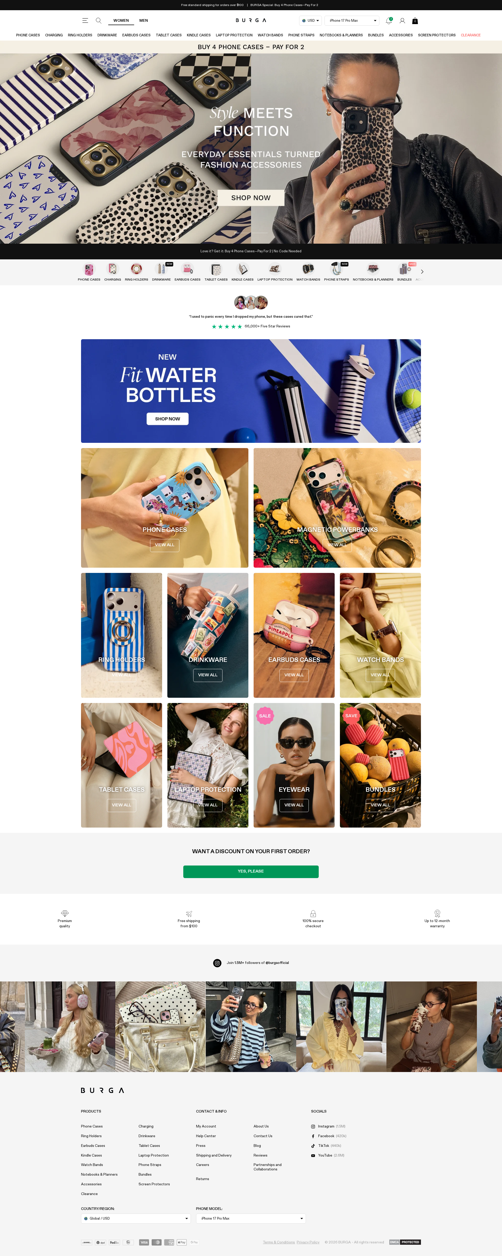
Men (143, 21)
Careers (202, 1165)
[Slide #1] (260, 233)
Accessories (401, 35)
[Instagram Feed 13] (70, 1026)
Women (121, 21)
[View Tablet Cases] (216, 269)
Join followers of (258, 963)
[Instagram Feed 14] (160, 1026)
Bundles (376, 35)
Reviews (260, 1155)
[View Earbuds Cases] (187, 269)
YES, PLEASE (251, 871)
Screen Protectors (437, 35)
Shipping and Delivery (214, 1155)
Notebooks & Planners (341, 35)
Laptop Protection (234, 35)
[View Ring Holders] (136, 269)
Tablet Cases (169, 35)
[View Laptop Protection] (275, 269)
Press (201, 1146)
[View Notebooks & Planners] (373, 269)
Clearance (471, 35)
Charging (54, 35)
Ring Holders (80, 35)
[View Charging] (112, 269)
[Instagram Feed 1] (251, 1026)
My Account (206, 1126)
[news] (389, 20)
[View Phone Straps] (336, 269)
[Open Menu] (85, 20)
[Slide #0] (242, 233)
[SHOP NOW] (251, 142)
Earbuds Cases (136, 35)
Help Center (206, 1136)
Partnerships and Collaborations (268, 1167)
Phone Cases (28, 35)
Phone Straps (301, 35)
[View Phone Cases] (89, 269)
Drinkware (107, 35)
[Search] (99, 20)
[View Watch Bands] (308, 269)
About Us (261, 1126)
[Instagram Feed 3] (431, 1026)
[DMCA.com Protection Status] (405, 1242)
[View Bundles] (404, 269)
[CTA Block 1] (251, 391)
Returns (202, 1179)
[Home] (251, 20)
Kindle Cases (199, 35)
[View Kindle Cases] (242, 269)
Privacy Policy (308, 1242)
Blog (257, 1146)
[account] (402, 20)
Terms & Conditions (279, 1242)
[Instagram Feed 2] (341, 1026)
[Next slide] (416, 272)
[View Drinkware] (161, 269)
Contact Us (263, 1136)
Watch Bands (270, 35)
